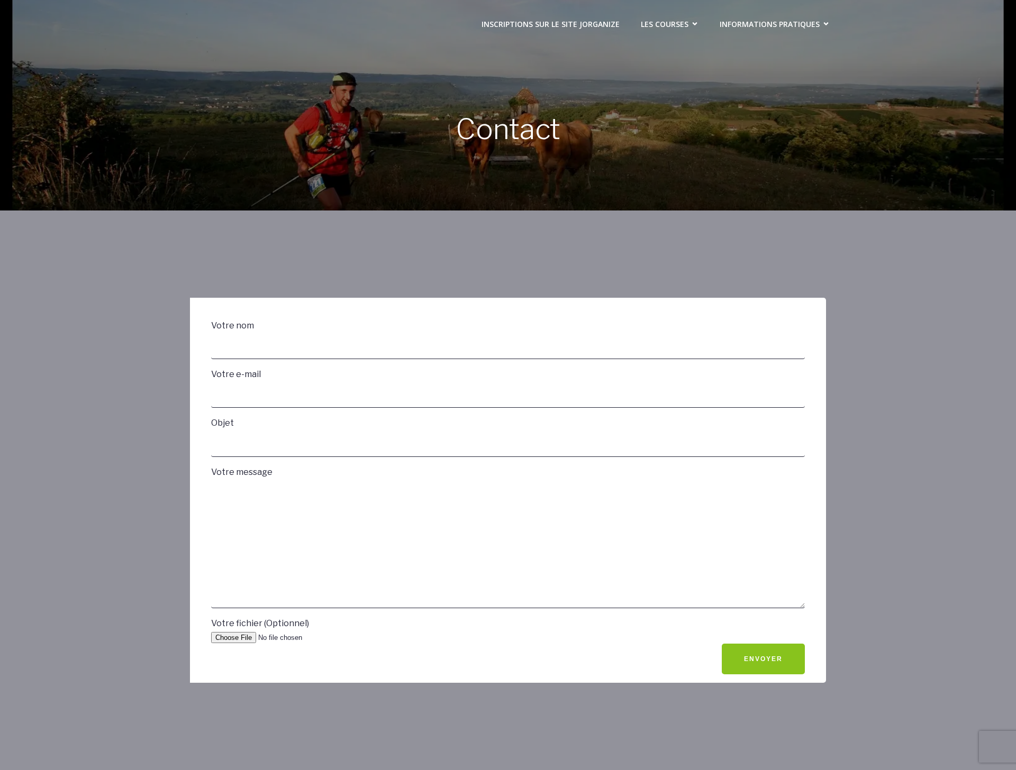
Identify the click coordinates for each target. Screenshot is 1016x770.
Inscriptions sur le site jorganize (551, 24)
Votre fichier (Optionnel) (260, 623)
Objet (222, 423)
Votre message (242, 472)
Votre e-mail (236, 374)
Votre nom (232, 325)
